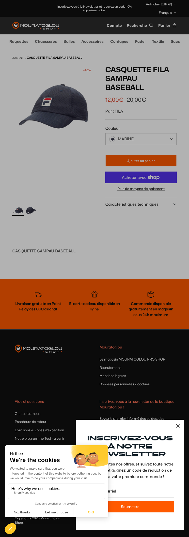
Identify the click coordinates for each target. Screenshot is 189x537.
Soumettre (130, 507)
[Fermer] (178, 426)
